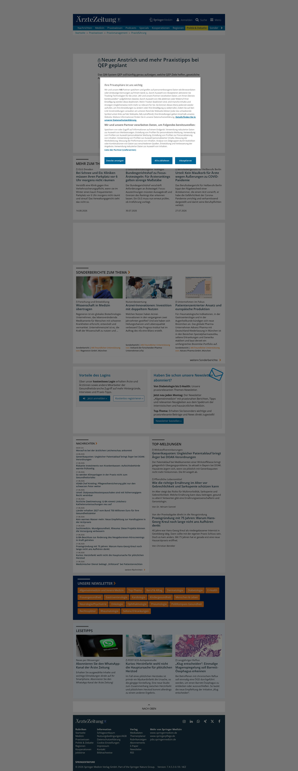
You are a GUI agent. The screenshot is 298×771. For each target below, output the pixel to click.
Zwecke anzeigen (115, 160)
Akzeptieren (185, 160)
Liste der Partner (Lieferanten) (120, 149)
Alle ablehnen (162, 160)
